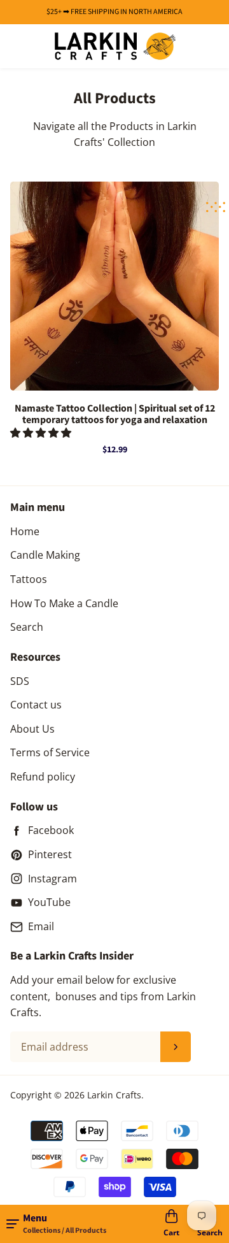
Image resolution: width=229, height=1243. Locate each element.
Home (24, 531)
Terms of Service (50, 752)
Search (26, 627)
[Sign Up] (175, 1046)
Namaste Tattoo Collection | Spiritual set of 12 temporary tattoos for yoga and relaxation (115, 414)
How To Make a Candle (64, 603)
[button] (42, 433)
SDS (19, 681)
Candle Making (45, 555)
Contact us (36, 705)
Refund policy (42, 777)
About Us (32, 729)
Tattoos (28, 579)
